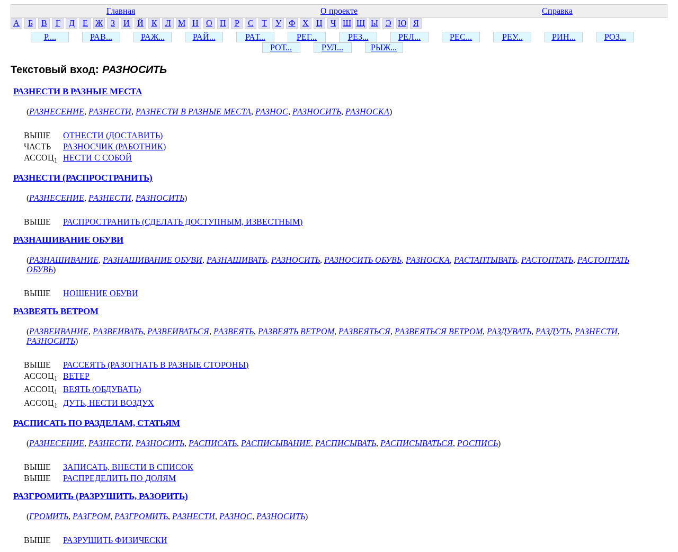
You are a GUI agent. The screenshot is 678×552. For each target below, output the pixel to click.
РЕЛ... (409, 36)
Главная (120, 10)
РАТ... (255, 36)
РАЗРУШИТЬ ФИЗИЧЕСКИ (115, 540)
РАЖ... (153, 36)
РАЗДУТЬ (553, 331)
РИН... (564, 36)
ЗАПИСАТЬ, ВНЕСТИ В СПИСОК (128, 466)
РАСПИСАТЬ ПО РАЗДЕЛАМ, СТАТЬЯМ (96, 423)
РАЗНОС (271, 111)
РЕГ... (307, 36)
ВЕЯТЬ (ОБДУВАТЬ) (102, 389)
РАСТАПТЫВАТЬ (485, 259)
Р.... (50, 36)
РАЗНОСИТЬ (316, 111)
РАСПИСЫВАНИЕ (276, 443)
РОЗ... (615, 36)
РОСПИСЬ (477, 443)
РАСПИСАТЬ (213, 443)
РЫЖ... (384, 47)
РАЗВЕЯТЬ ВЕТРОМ (56, 311)
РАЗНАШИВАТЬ (237, 259)
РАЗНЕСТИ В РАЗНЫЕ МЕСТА (77, 91)
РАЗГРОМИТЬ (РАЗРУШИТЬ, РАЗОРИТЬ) (100, 496)
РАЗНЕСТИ (109, 111)
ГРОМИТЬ (48, 516)
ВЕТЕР (76, 375)
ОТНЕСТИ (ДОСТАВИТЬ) (113, 135)
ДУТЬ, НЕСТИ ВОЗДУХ (108, 402)
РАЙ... (204, 36)
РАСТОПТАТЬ (547, 259)
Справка (557, 10)
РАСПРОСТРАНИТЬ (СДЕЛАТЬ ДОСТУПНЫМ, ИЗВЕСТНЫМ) (182, 221)
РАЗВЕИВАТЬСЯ (178, 331)
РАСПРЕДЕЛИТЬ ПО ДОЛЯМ (119, 478)
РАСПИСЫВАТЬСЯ (416, 443)
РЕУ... (512, 36)
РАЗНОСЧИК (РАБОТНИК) (114, 146)
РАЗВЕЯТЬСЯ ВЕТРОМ (439, 331)
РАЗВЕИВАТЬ (118, 331)
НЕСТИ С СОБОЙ (97, 157)
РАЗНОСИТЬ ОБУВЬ (363, 259)
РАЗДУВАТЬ (509, 331)
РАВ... (101, 36)
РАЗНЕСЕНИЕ (56, 111)
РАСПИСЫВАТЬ (345, 443)
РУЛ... (332, 47)
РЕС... (461, 36)
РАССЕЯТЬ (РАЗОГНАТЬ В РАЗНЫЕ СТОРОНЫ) (155, 364)
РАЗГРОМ (91, 516)
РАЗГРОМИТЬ (141, 516)
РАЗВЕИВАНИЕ (58, 331)
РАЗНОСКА (367, 111)
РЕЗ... (358, 36)
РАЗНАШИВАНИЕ (64, 259)
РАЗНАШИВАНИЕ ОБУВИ (68, 240)
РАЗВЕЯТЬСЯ (364, 331)
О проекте (339, 10)
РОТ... (281, 47)
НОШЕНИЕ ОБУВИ (100, 293)
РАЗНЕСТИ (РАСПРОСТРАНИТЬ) (83, 178)
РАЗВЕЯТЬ (233, 331)
